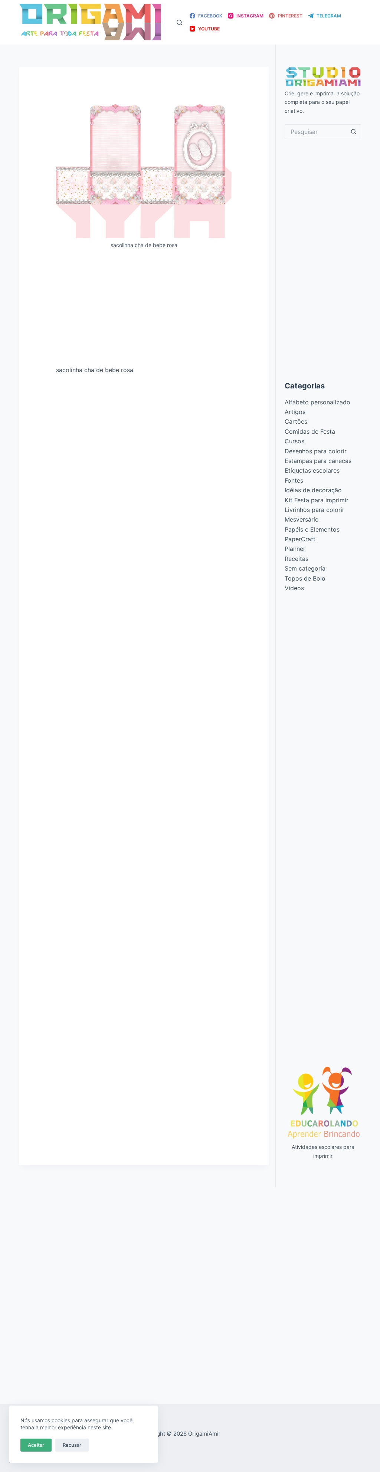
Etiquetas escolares (312, 470)
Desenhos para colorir (316, 451)
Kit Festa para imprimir (316, 500)
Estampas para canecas (318, 460)
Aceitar (36, 1445)
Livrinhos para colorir (314, 509)
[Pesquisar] (179, 22)
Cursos (294, 441)
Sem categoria (305, 568)
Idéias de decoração (313, 490)
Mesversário (302, 519)
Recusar (72, 1445)
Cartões (296, 421)
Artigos (295, 411)
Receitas (296, 558)
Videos (294, 588)
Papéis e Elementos (312, 529)
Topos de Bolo (305, 578)
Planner (295, 548)
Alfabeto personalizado (317, 402)
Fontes (294, 480)
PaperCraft (300, 539)
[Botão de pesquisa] (353, 131)
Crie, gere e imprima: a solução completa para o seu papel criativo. (322, 102)
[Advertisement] (144, 310)
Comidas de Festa (310, 431)
